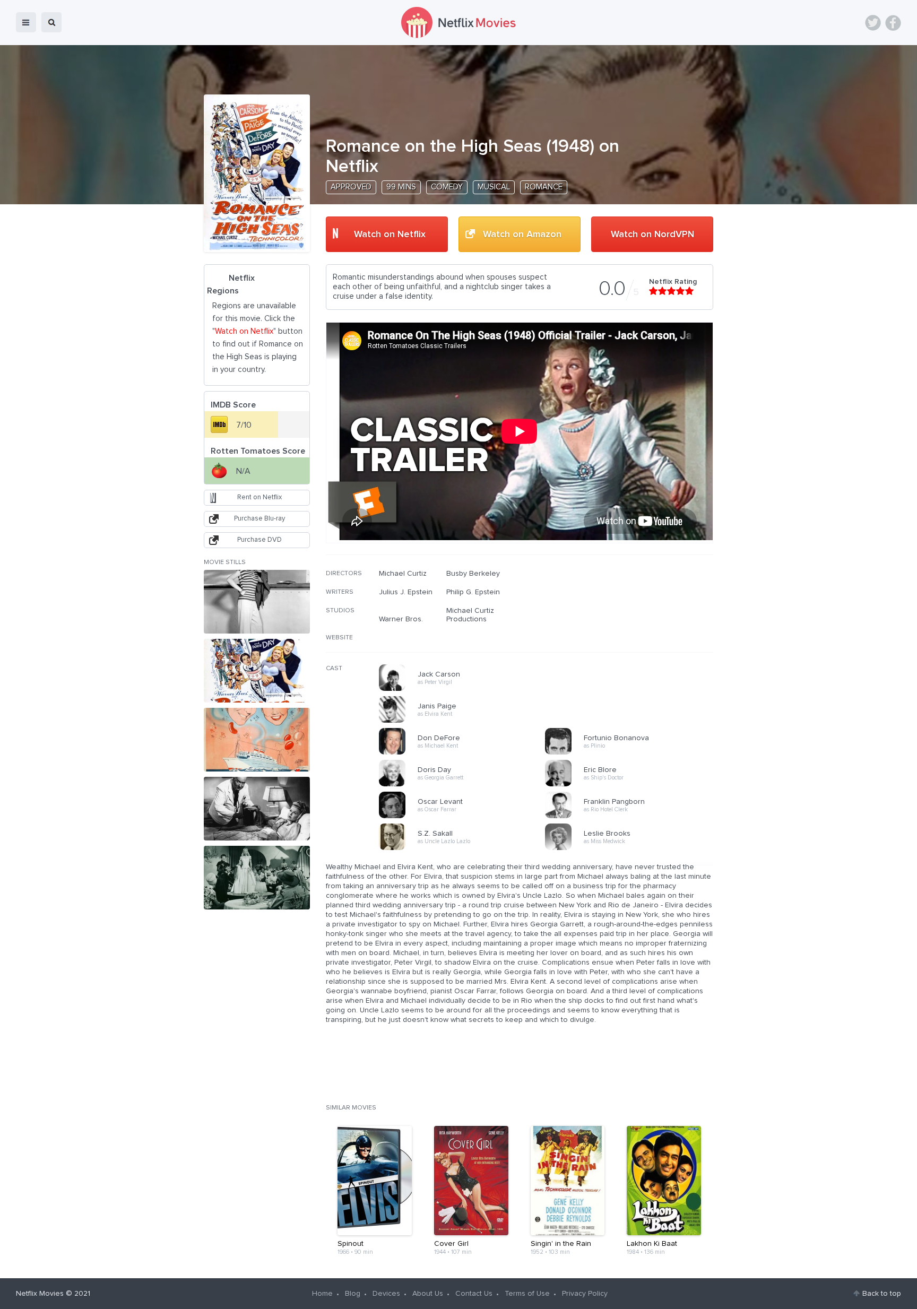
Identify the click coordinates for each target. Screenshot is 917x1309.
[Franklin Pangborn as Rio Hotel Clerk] (631, 816)
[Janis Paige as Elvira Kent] (465, 721)
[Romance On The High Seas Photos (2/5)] (257, 671)
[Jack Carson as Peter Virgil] (465, 689)
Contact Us (473, 1293)
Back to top (881, 1293)
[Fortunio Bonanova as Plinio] (631, 753)
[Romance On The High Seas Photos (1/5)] (257, 602)
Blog (352, 1293)
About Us (427, 1293)
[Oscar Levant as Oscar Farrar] (465, 816)
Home (322, 1293)
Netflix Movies (40, 1293)
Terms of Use (527, 1293)
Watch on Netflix (390, 234)
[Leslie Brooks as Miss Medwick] (631, 848)
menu (26, 22)
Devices (386, 1293)
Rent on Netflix (259, 497)
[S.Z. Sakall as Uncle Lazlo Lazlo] (465, 848)
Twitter (873, 23)
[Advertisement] (633, 637)
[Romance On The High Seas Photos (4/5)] (257, 808)
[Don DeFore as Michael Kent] (465, 753)
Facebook (893, 23)
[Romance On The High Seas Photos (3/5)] (257, 739)
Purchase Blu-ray (259, 518)
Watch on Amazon (522, 234)
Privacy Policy (585, 1293)
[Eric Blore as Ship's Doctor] (631, 784)
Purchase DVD (259, 539)
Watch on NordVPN (652, 234)
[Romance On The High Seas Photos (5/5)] (257, 877)
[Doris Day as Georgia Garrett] (465, 784)
